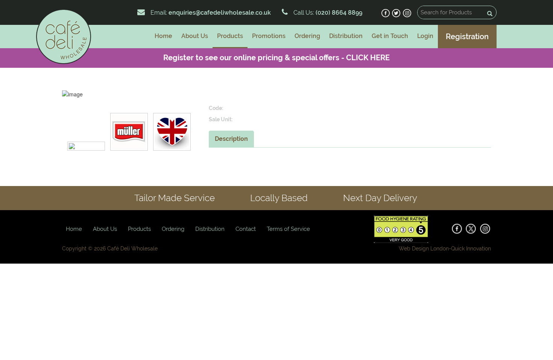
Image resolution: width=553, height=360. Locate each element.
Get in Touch (390, 36)
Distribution (346, 36)
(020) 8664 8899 (338, 12)
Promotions (269, 36)
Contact (245, 229)
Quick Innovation (471, 249)
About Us (194, 36)
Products (230, 36)
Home (163, 36)
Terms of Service (288, 229)
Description (231, 138)
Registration (467, 36)
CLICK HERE (368, 57)
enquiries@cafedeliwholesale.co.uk (220, 12)
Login (425, 36)
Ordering (307, 36)
